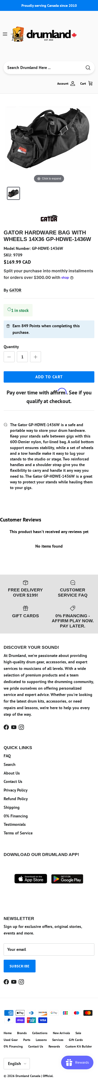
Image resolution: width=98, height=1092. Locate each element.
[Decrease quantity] (9, 356)
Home (8, 1033)
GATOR (15, 290)
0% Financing (16, 816)
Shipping (12, 807)
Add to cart (49, 376)
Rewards (54, 1046)
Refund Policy (16, 798)
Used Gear (11, 1040)
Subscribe (20, 966)
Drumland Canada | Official (34, 1076)
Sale (78, 1033)
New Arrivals (61, 1033)
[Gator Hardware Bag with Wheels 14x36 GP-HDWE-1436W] (13, 193)
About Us (12, 773)
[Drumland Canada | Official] (44, 34)
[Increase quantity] (35, 356)
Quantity (11, 346)
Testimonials (15, 824)
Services (57, 1040)
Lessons (41, 1040)
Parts (26, 1040)
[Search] (88, 67)
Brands (22, 1033)
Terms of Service (18, 833)
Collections (39, 1033)
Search (9, 764)
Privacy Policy (16, 790)
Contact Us (13, 781)
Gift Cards (76, 1040)
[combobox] (43, 68)
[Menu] (5, 34)
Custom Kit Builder (78, 1046)
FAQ (7, 755)
